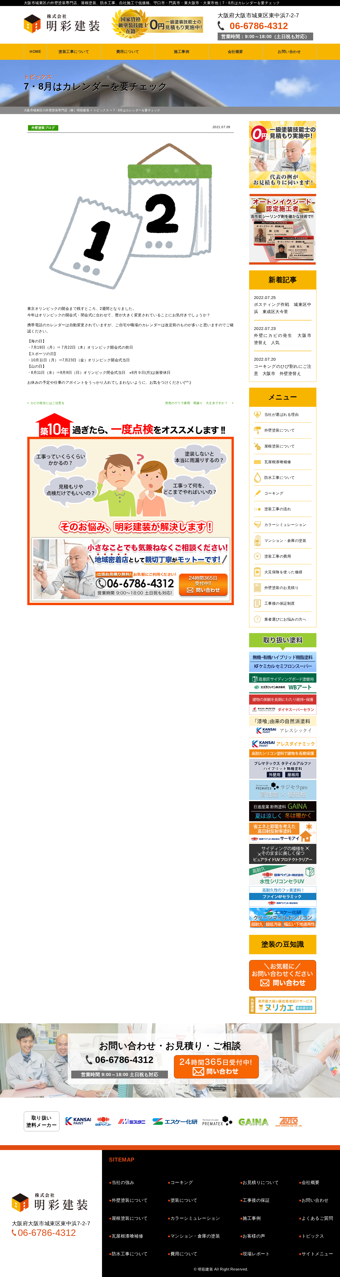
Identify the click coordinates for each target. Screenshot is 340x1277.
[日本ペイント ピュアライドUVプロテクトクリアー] (282, 854)
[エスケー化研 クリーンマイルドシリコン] (282, 918)
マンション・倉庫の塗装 (285, 541)
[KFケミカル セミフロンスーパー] (282, 662)
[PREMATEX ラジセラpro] (282, 790)
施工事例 (181, 52)
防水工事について (279, 478)
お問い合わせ (289, 52)
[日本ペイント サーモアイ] (282, 833)
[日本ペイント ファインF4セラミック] (282, 897)
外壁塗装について (279, 430)
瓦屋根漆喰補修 (277, 462)
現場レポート (256, 1253)
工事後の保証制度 (279, 603)
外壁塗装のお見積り (281, 588)
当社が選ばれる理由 (281, 415)
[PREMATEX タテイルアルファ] (282, 769)
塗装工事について (74, 52)
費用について (127, 52)
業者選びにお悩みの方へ (285, 619)
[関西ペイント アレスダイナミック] (282, 748)
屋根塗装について (279, 446)
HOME (35, 52)
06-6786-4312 (259, 26)
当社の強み (123, 1182)
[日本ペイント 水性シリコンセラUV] (282, 875)
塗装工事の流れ (277, 509)
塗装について (184, 1200)
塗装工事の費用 (277, 556)
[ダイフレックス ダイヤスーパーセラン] (282, 705)
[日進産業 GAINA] (282, 811)
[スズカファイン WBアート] (282, 683)
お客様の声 (254, 1236)
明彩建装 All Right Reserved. (223, 1269)
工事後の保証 (256, 1200)
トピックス (313, 1236)
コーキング (274, 493)
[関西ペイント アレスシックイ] (282, 726)
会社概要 (235, 52)
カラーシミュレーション (285, 525)
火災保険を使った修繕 (283, 572)
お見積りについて (261, 1182)
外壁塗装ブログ (43, 128)
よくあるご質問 (317, 1218)
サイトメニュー (317, 1253)
